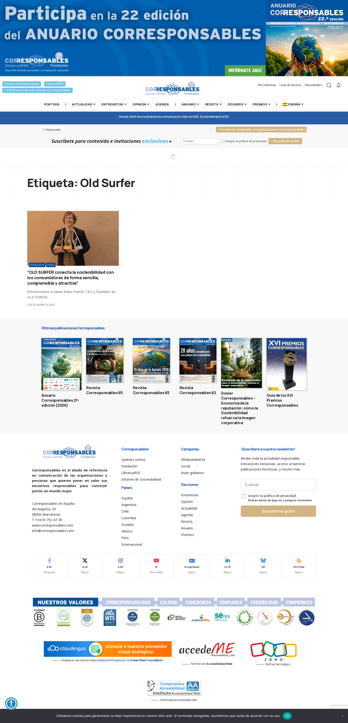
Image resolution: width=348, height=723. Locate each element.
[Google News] (192, 566)
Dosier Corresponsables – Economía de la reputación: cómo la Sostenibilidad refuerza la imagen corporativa (239, 408)
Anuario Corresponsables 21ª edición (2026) (60, 400)
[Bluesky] (263, 566)
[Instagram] (120, 566)
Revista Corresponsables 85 (104, 390)
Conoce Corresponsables (21, 84)
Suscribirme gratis (278, 511)
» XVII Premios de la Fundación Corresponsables (37, 90)
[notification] (338, 85)
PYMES (51, 264)
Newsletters (313, 85)
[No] (342, 716)
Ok (287, 716)
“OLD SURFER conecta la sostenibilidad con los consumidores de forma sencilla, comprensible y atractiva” (70, 277)
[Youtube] (156, 566)
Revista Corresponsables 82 (197, 390)
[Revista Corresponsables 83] (151, 360)
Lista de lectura (290, 85)
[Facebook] (49, 566)
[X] (85, 566)
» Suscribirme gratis (285, 141)
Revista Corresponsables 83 (151, 390)
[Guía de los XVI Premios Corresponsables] (287, 364)
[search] (329, 85)
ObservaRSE (55, 84)
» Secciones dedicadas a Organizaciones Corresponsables (261, 129)
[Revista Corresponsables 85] (104, 360)
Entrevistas (37, 264)
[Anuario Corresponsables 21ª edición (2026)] (61, 364)
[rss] (298, 566)
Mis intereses (267, 85)
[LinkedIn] (227, 566)
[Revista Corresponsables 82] (198, 360)
